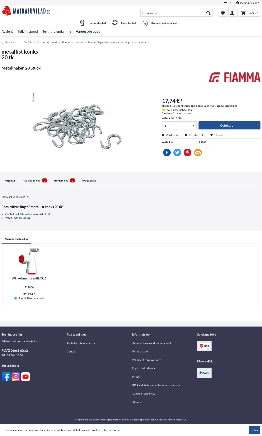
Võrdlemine (172, 135)
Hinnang (219, 135)
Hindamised (63, 180)
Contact (71, 351)
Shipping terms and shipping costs (152, 343)
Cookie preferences (143, 393)
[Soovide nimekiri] (223, 13)
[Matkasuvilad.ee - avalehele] (33, 11)
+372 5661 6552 (15, 350)
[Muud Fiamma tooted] (234, 79)
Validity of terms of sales (146, 359)
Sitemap (137, 402)
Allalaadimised (34, 180)
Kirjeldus (9, 180)
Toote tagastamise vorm (81, 343)
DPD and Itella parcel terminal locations (156, 385)
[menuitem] (176, 13)
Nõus (254, 430)
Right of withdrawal (144, 368)
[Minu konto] (233, 13)
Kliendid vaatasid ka (16, 238)
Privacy (136, 376)
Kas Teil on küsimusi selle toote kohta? (27, 214)
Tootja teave (89, 180)
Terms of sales (140, 351)
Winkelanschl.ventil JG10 (29, 278)
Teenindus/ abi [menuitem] (248, 2)
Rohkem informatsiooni (105, 430)
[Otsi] (208, 13)
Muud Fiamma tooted (17, 217)
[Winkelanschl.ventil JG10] (29, 261)
